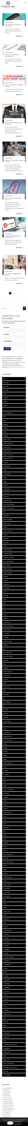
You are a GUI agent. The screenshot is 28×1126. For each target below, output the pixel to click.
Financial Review (7, 630)
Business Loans (7, 447)
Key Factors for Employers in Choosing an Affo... (12, 55)
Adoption (5, 401)
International (6, 694)
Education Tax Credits (8, 557)
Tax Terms (5, 1002)
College (5, 481)
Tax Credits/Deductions (8, 957)
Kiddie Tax (5, 713)
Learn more (17, 1123)
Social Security (6, 892)
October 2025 (7, 1107)
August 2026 (6, 1088)
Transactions (6, 1037)
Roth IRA (5, 873)
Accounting (5, 390)
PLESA (4, 820)
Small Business (6, 888)
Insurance (5, 679)
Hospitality (5, 668)
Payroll (4, 801)
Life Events (5, 717)
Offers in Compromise (8, 789)
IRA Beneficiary (6, 702)
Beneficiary (5, 428)
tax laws (5, 972)
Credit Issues (6, 493)
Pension (5, 805)
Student (5, 907)
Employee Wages (7, 572)
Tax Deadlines (6, 961)
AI (3, 409)
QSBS (4, 850)
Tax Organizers (6, 980)
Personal (5, 808)
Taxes (4, 1018)
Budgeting (5, 435)
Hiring (4, 664)
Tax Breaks (5, 938)
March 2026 (6, 1097)
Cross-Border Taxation (8, 504)
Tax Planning (6, 983)
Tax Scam (5, 995)
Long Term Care (7, 732)
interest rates (6, 687)
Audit (4, 416)
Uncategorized (6, 1048)
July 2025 (5, 1112)
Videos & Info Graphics (8, 1063)
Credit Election (6, 489)
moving (5, 766)
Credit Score (6, 496)
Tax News (5, 976)
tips (4, 1029)
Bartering (5, 424)
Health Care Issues (7, 652)
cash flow (5, 462)
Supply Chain (6, 919)
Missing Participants (8, 763)
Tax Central (6, 945)
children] (5, 477)
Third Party (5, 1021)
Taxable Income (7, 1014)
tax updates (6, 1010)
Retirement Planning (8, 862)
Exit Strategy (6, 588)
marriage (5, 744)
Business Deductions (8, 443)
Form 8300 (5, 637)
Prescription (6, 827)
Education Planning (7, 553)
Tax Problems (6, 987)
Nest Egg (5, 770)
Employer (5, 580)
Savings (5, 881)
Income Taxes (6, 675)
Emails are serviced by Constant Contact (16, 367)
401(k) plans (6, 382)
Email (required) (8, 341)
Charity (4, 470)
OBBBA (5, 785)
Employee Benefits (7, 569)
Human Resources (7, 671)
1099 (4, 378)
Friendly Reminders (7, 641)
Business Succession (8, 455)
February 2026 (7, 1099)
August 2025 (6, 1111)
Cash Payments (7, 466)
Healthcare (5, 660)
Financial (5, 618)
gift (4, 649)
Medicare (5, 747)
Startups (5, 903)
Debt (4, 512)
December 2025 (7, 1103)
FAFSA (4, 599)
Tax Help (5, 968)
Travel (4, 1040)
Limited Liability (6, 721)
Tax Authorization (7, 930)
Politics (4, 824)
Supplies (5, 915)
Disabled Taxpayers (7, 519)
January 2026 (7, 1101)
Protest (5, 846)
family (4, 603)
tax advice (5, 926)
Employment (6, 584)
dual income (6, 542)
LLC (4, 725)
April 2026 (6, 1096)
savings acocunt (7, 884)
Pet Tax (5, 816)
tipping (4, 1025)
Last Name (7, 334)
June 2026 (6, 1092)
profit (4, 839)
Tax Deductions (7, 964)
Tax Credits (5, 953)
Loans (4, 728)
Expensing (5, 595)
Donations (5, 534)
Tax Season (6, 999)
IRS (4, 706)
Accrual (4, 394)
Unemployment (6, 1052)
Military (4, 759)
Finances (5, 614)
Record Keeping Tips (8, 854)
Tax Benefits (6, 934)
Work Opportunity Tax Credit (10, 1067)
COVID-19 (5, 485)
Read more (18, 36)
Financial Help (6, 622)
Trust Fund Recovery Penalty (10, 1044)
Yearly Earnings (6, 1075)
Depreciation (6, 515)
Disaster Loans (6, 523)
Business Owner (7, 451)
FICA (4, 607)
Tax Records (6, 991)
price (4, 831)
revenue (5, 865)
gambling (5, 645)
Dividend (5, 527)
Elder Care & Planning (8, 561)
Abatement (5, 386)
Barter (4, 420)
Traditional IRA (6, 1033)
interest (5, 683)
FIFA (4, 611)
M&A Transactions (7, 740)
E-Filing (4, 546)
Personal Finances (7, 812)
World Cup (5, 1071)
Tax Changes (6, 949)
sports (4, 900)
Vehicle (4, 1056)
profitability (5, 843)
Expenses (5, 592)
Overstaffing (6, 793)
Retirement (5, 858)
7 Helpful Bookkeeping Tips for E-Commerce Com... (13, 236)
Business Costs (6, 439)
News (4, 778)
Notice (4, 782)
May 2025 (6, 1116)
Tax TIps (5, 1006)
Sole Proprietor (6, 896)
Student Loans (6, 911)
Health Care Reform (8, 656)
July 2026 (5, 1090)
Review (4, 869)
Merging (5, 755)
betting (4, 432)
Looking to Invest (7, 736)
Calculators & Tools (8, 458)
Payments (5, 797)
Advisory (5, 405)
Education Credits (7, 550)
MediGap (5, 751)
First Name (7, 327)
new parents (6, 774)
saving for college (7, 877)
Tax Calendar (6, 942)
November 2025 (7, 1105)
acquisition (5, 397)
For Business (6, 633)
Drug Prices (6, 538)
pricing (4, 835)
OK (10, 1123)
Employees (5, 576)
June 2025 (6, 1114)
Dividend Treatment (8, 531)
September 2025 (8, 1109)
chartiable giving (7, 474)
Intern (4, 690)
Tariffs (4, 922)
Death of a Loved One (8, 508)
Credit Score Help (7, 500)
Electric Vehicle (6, 565)
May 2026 (6, 1094)
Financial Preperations (8, 626)
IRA (4, 698)
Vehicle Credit (6, 1059)
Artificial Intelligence (8, 413)
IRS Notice (5, 709)
